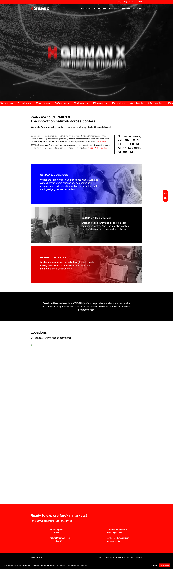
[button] (142, 306)
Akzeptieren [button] (165, 565)
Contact (131, 2)
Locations (126, 8)
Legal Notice (138, 557)
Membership (86, 8)
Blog (125, 2)
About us (119, 2)
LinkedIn (100, 557)
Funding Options (109, 557)
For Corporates (100, 8)
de (141, 2)
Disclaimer (130, 557)
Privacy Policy (120, 557)
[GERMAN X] (40, 8)
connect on (55, 541)
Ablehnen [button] (154, 565)
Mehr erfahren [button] (82, 565)
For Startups (114, 8)
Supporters (137, 8)
